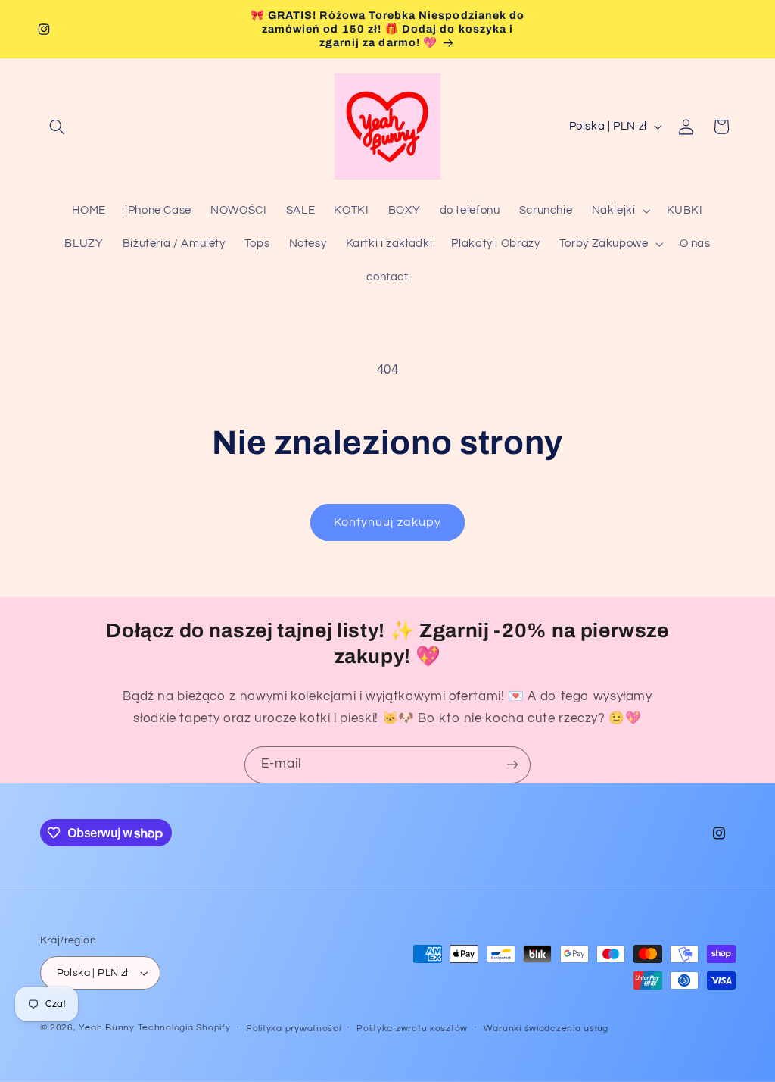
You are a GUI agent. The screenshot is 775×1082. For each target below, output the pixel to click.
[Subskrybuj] (512, 764)
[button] (57, 126)
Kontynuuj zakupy (387, 522)
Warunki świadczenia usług (546, 1028)
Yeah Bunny (106, 1028)
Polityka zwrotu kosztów (412, 1028)
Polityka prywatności (293, 1028)
